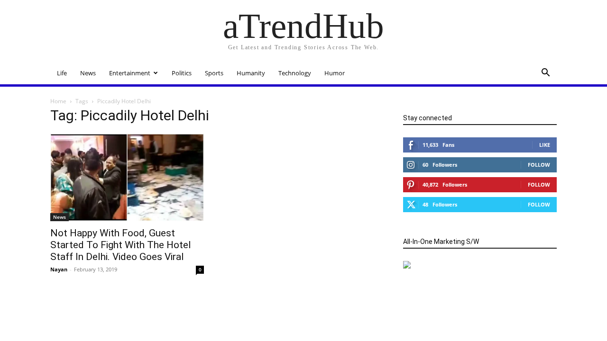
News (88, 73)
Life (62, 73)
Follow (539, 164)
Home (58, 101)
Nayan (58, 269)
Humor (334, 73)
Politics (182, 73)
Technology (294, 73)
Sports (214, 73)
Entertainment (129, 73)
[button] (545, 73)
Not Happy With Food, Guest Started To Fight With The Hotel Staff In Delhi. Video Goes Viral (120, 244)
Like (544, 144)
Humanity (251, 73)
